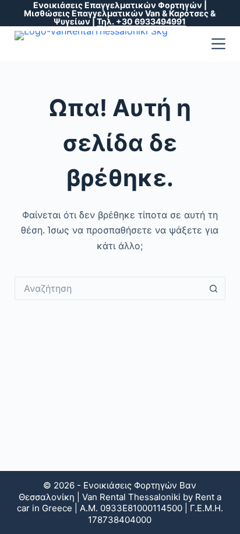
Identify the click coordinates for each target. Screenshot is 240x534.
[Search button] (213, 288)
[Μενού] (218, 44)
